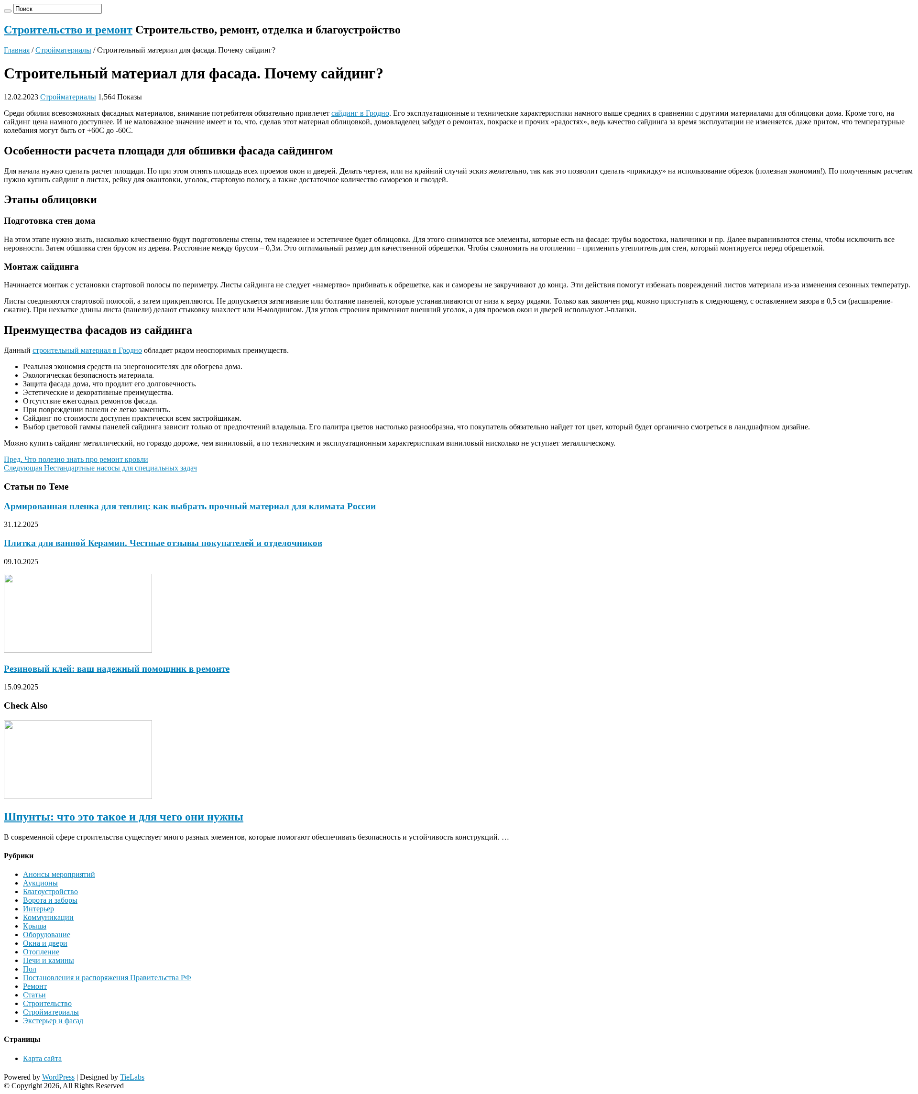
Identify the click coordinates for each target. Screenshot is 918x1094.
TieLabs (132, 1077)
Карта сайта (42, 1058)
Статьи (34, 995)
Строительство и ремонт (68, 29)
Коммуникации (48, 917)
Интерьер (38, 909)
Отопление (41, 952)
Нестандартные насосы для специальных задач (100, 468)
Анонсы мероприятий (59, 874)
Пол (29, 969)
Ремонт (35, 986)
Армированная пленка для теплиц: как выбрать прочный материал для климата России (190, 506)
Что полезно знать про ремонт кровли (76, 459)
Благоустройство (50, 891)
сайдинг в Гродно (360, 113)
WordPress (58, 1077)
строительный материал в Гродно (87, 350)
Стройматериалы (63, 50)
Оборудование (46, 934)
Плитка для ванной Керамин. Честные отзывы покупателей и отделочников (163, 543)
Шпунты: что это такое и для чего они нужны (123, 816)
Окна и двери (45, 943)
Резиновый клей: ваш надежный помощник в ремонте (117, 669)
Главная (17, 50)
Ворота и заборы (50, 900)
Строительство (47, 1003)
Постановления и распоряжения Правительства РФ (107, 978)
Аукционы (40, 883)
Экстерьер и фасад (53, 1021)
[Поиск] (7, 11)
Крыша (34, 926)
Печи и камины (48, 960)
